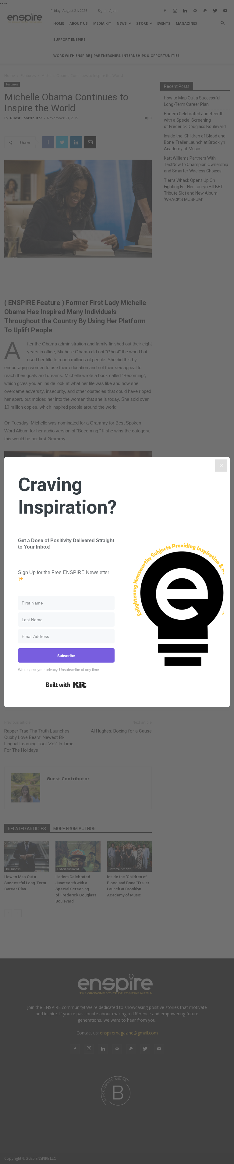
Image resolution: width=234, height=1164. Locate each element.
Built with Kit (66, 684)
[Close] (221, 465)
